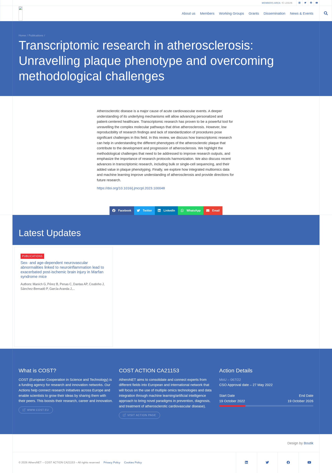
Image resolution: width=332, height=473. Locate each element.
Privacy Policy (112, 462)
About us (188, 13)
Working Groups (231, 13)
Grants (254, 13)
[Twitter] (305, 3)
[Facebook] (311, 3)
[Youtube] (317, 3)
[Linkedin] (299, 3)
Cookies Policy (133, 462)
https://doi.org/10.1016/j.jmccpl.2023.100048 (131, 188)
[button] (326, 13)
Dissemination (274, 13)
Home (22, 35)
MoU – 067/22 (230, 380)
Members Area (271, 3)
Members (207, 13)
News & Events (301, 13)
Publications (36, 35)
